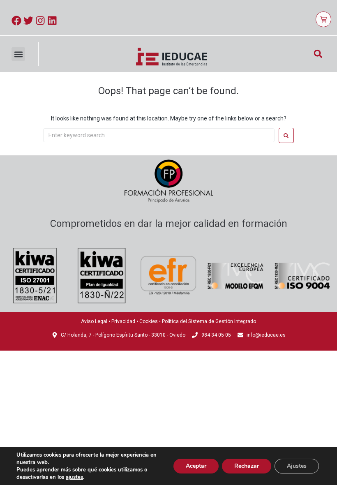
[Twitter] (28, 20)
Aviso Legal (94, 321)
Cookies (148, 321)
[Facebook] (16, 20)
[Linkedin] (52, 20)
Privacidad (123, 321)
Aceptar (196, 466)
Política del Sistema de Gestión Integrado (209, 321)
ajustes (74, 477)
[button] (18, 54)
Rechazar (246, 466)
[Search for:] (159, 135)
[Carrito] (323, 19)
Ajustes (297, 466)
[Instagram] (40, 20)
